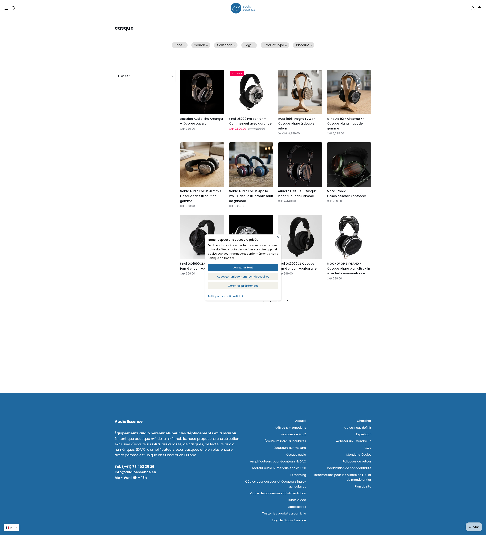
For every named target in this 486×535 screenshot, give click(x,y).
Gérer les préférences (243, 286)
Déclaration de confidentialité (349, 468)
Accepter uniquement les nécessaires (243, 277)
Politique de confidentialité (225, 296)
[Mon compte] (471, 8)
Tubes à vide (296, 500)
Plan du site (362, 486)
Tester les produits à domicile (284, 513)
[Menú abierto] (4, 8)
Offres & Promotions (290, 427)
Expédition (363, 434)
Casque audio (296, 454)
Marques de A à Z (293, 434)
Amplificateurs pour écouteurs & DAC (278, 461)
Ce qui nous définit (357, 427)
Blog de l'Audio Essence (289, 520)
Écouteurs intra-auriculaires (285, 441)
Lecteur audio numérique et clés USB (279, 468)
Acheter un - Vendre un (353, 441)
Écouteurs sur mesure (290, 448)
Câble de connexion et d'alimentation (278, 493)
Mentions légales (358, 454)
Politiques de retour (356, 461)
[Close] (278, 237)
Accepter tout (243, 267)
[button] (179, 45)
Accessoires (297, 507)
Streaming (298, 475)
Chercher (364, 421)
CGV (367, 448)
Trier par (124, 76)
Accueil (300, 421)
